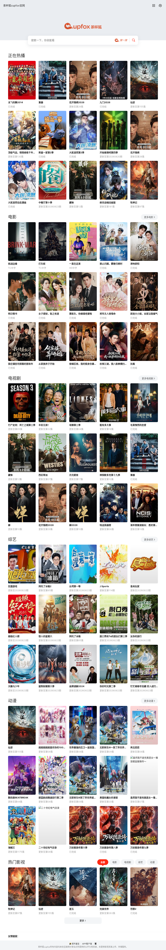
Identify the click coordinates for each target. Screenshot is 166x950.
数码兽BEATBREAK (18, 797)
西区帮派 (43, 475)
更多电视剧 (147, 378)
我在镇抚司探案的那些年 (20, 363)
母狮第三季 (75, 425)
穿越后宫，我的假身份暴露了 (83, 363)
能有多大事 (105, 425)
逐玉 (71, 908)
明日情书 (12, 313)
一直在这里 (75, 263)
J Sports (104, 586)
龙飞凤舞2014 (15, 102)
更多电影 (148, 217)
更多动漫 (148, 700)
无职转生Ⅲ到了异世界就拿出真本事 (83, 797)
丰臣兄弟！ (44, 425)
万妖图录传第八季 (109, 847)
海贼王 (11, 847)
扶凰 (132, 363)
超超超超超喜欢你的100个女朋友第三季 (52, 747)
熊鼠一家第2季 (46, 152)
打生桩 (42, 263)
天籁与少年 (13, 686)
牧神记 (133, 202)
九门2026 (105, 102)
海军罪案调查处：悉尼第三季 (144, 525)
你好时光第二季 (108, 686)
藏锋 (71, 202)
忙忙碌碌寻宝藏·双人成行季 (144, 686)
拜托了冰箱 (75, 636)
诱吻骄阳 (134, 263)
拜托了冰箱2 (45, 586)
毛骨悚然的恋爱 (138, 425)
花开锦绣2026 (76, 102)
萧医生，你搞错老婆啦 (80, 313)
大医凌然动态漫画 (17, 202)
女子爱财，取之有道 (49, 313)
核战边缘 (12, 263)
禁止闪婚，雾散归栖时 (111, 263)
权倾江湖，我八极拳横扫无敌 (113, 363)
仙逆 (132, 102)
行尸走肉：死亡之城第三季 (21, 425)
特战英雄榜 (105, 525)
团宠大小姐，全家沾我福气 (144, 313)
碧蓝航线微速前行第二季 (51, 797)
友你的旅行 (136, 636)
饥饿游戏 (12, 586)
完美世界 (104, 908)
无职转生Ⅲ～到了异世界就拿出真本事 (113, 747)
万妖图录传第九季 (139, 847)
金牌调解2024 (76, 686)
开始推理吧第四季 (109, 152)
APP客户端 (87, 944)
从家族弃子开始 (46, 363)
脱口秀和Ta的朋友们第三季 (113, 636)
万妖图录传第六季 (78, 847)
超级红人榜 (13, 636)
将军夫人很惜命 (108, 313)
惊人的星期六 (45, 636)
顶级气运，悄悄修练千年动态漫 (22, 152)
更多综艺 (148, 539)
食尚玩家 (134, 586)
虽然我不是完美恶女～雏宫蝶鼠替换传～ (144, 797)
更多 (82, 920)
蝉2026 (73, 525)
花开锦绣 (134, 152)
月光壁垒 (73, 475)
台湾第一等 (75, 586)
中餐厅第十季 (45, 202)
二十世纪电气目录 (48, 847)
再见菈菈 (134, 747)
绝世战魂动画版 (108, 202)
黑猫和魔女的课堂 (109, 797)
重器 (41, 102)
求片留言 (75, 944)
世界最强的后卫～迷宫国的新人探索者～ (83, 747)
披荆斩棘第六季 (46, 686)
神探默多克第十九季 (110, 475)
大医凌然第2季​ (76, 152)
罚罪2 (133, 908)
